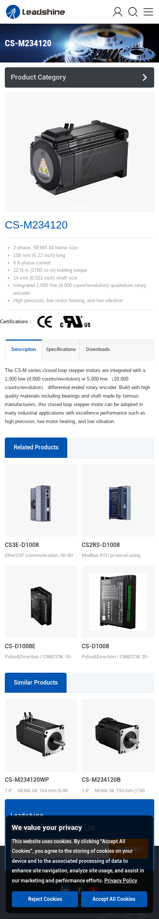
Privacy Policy (120, 880)
